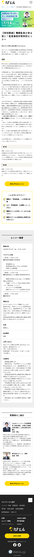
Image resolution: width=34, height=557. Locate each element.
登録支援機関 (19, 509)
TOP (3, 7)
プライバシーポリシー (8, 524)
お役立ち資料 (21, 518)
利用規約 (19, 524)
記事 (3, 518)
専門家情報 (20, 521)
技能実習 (15, 505)
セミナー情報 (10, 7)
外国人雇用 (10, 509)
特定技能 (22, 505)
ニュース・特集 (6, 505)
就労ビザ (14, 512)
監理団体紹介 (6, 512)
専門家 (4, 509)
